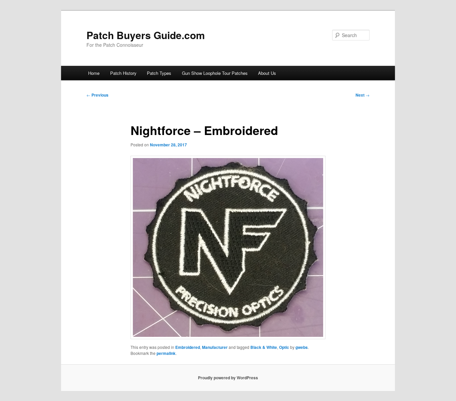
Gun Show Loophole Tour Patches (215, 73)
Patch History (123, 73)
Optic (284, 347)
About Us (267, 73)
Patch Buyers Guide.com (145, 35)
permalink (166, 353)
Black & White (263, 347)
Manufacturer (215, 347)
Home (93, 73)
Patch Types (159, 73)
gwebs (301, 347)
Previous (97, 95)
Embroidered (187, 347)
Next (363, 95)
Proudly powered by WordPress (228, 378)
